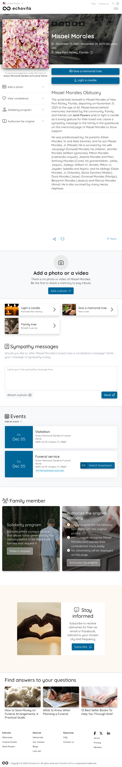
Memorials (38, 737)
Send (107, 395)
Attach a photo (17, 395)
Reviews (98, 747)
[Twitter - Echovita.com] (101, 733)
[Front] (16, 8)
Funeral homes (9, 742)
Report (113, 238)
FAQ (93, 3)
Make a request (20, 551)
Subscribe (81, 647)
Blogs (35, 746)
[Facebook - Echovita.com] (95, 733)
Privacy (97, 742)
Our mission (38, 742)
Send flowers (8, 746)
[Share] (55, 239)
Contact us (103, 3)
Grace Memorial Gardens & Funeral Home (25, 75)
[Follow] (63, 239)
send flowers (81, 115)
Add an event (12, 421)
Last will (37, 751)
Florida (84, 52)
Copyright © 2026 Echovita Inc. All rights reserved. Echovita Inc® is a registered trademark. (54, 763)
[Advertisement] (85, 215)
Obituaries (7, 737)
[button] (13, 3)
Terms (97, 738)
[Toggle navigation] (116, 8)
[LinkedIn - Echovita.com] (108, 733)
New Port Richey (66, 52)
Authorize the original (83, 562)
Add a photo (59, 291)
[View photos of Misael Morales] (25, 43)
